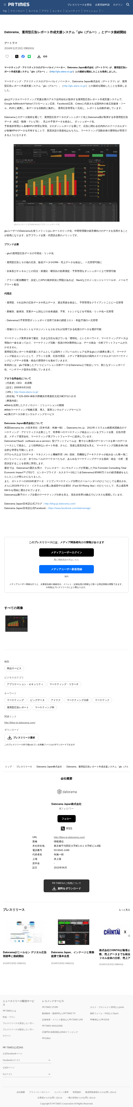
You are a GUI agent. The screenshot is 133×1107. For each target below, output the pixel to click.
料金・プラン (9, 1016)
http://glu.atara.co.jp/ (62, 71)
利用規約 (77, 1092)
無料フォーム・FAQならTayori (104, 1013)
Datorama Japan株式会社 (49, 766)
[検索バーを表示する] (128, 4)
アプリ (45, 10)
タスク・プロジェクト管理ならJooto (107, 1007)
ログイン (118, 4)
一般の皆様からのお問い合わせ (81, 1097)
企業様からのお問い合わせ (49, 1097)
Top (5, 10)
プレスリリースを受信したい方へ (18, 1023)
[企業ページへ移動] (66, 792)
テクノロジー (17, 10)
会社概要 (21, 1092)
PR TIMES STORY (50, 1007)
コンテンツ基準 (61, 1092)
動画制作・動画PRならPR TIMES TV (58, 1013)
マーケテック (102, 700)
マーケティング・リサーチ (64, 684)
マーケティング (15, 700)
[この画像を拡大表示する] (16, 623)
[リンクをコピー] (45, 56)
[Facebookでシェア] (23, 56)
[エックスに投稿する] (17, 56)
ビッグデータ (37, 700)
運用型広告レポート (18, 707)
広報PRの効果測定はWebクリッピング (60, 1032)
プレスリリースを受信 (79, 4)
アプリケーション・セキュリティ (25, 684)
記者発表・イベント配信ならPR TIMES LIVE (62, 1019)
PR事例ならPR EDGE (99, 1019)
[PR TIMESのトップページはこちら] (18, 4)
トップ (8, 766)
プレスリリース (24, 766)
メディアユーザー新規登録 (66, 569)
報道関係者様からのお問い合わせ (100, 1092)
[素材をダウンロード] (39, 56)
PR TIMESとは (9, 1010)
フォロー (66, 818)
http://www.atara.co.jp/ (26, 392)
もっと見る (124, 909)
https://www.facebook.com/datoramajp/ (69, 508)
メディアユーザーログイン (66, 552)
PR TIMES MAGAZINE (52, 1025)
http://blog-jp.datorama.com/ (60, 503)
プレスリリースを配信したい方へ (18, 1029)
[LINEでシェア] (29, 56)
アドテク (56, 700)
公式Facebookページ (12, 1053)
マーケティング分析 (78, 700)
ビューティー (72, 10)
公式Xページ (8, 1067)
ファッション (90, 10)
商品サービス (14, 668)
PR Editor (46, 1038)
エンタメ (57, 10)
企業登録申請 (102, 4)
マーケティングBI (44, 707)
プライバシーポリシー (39, 1092)
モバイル (33, 10)
